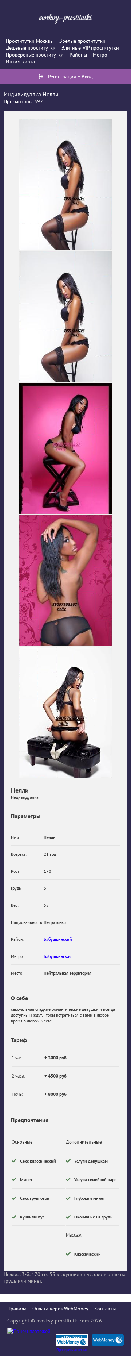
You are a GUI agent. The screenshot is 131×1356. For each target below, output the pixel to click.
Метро (100, 54)
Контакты (105, 1308)
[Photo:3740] (65, 184)
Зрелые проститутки (82, 41)
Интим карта (20, 61)
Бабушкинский (58, 939)
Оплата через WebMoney (60, 1308)
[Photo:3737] (65, 448)
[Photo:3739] (65, 712)
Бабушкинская (57, 956)
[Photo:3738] (65, 580)
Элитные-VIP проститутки (90, 48)
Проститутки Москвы (29, 41)
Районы (78, 54)
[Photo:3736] (65, 316)
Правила (17, 1308)
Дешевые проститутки (31, 48)
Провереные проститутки (35, 54)
